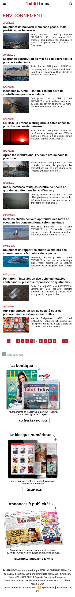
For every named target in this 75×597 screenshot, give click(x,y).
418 (65, 340)
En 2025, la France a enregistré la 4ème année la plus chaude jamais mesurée (36, 124)
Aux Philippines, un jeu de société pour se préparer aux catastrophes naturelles (32, 312)
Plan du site (29, 587)
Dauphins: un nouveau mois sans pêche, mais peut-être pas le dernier (34, 28)
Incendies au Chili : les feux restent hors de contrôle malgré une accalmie (33, 92)
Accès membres (12, 587)
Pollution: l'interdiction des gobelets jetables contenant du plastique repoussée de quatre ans (36, 280)
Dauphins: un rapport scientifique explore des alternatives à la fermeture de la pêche (35, 251)
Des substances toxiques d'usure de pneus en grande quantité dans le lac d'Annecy (34, 188)
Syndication (48, 587)
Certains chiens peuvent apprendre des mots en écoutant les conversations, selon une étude (36, 220)
